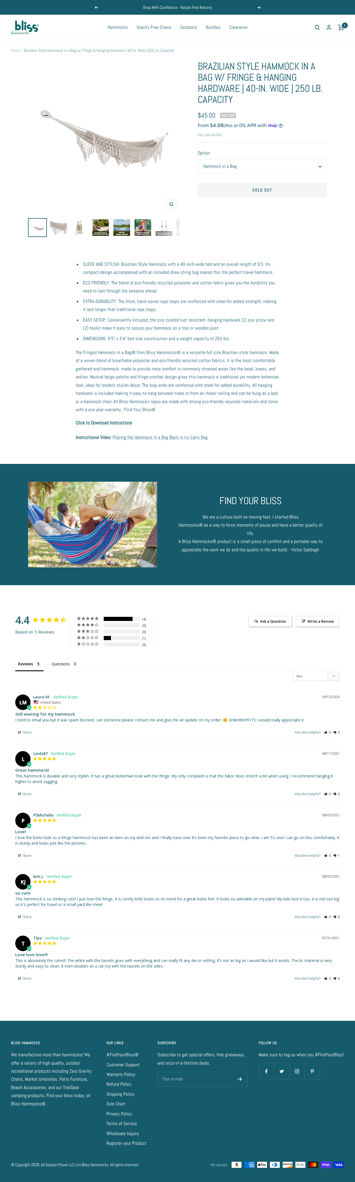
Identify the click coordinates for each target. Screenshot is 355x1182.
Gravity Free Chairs (154, 27)
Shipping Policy (120, 1094)
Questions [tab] (61, 663)
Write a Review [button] (321, 621)
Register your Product (126, 1143)
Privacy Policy (119, 1114)
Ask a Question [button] (273, 621)
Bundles (213, 27)
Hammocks (118, 27)
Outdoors (188, 27)
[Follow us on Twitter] (281, 1071)
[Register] (239, 1079)
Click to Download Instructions (104, 423)
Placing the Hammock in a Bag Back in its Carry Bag (160, 437)
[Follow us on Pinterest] (312, 1071)
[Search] (317, 27)
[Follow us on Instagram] (297, 1071)
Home (15, 50)
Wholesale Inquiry (122, 1133)
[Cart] (341, 27)
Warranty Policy (120, 1074)
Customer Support (123, 1065)
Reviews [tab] (25, 663)
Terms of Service (121, 1123)
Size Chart (115, 1104)
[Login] (328, 27)
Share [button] (27, 732)
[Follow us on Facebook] (266, 1071)
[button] (327, 732)
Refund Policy (118, 1084)
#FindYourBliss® (122, 1055)
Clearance (238, 27)
